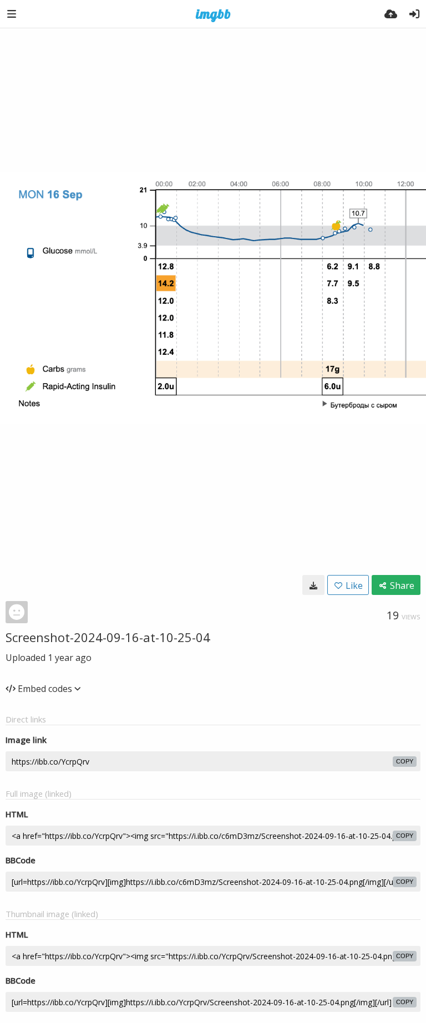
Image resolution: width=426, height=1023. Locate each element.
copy (404, 761)
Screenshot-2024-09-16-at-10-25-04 (108, 637)
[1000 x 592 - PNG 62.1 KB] (313, 585)
